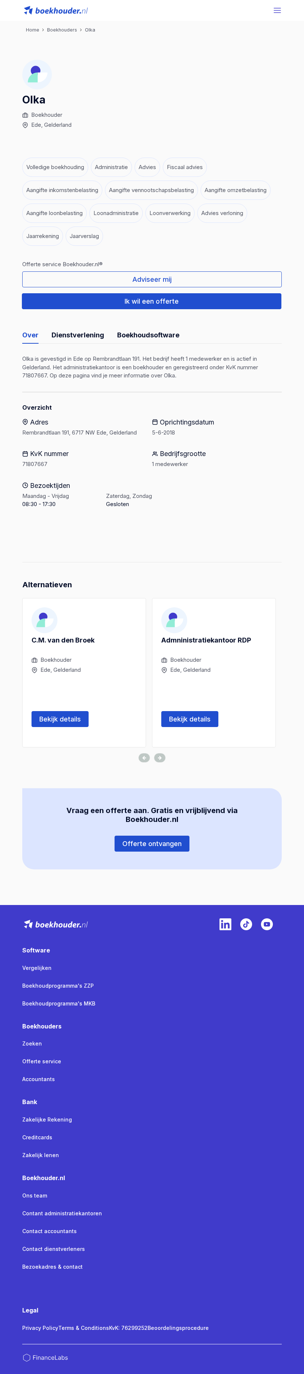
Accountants (38, 1079)
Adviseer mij (152, 279)
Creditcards (37, 1137)
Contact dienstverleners (53, 1249)
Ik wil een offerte (152, 301)
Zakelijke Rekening (47, 1119)
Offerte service (41, 1061)
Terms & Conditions (83, 1328)
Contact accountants (49, 1231)
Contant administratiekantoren (62, 1213)
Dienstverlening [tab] (78, 335)
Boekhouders (42, 1026)
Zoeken (32, 1043)
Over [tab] (30, 335)
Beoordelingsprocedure (178, 1328)
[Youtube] (267, 924)
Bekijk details (60, 719)
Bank (29, 1102)
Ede (36, 124)
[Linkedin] (225, 924)
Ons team (34, 1195)
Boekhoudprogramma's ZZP (58, 985)
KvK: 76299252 (128, 1328)
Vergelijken (37, 968)
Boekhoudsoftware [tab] (148, 335)
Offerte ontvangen (152, 844)
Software (36, 950)
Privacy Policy (40, 1328)
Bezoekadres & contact (52, 1267)
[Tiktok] (246, 924)
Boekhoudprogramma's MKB (58, 1003)
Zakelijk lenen (40, 1155)
